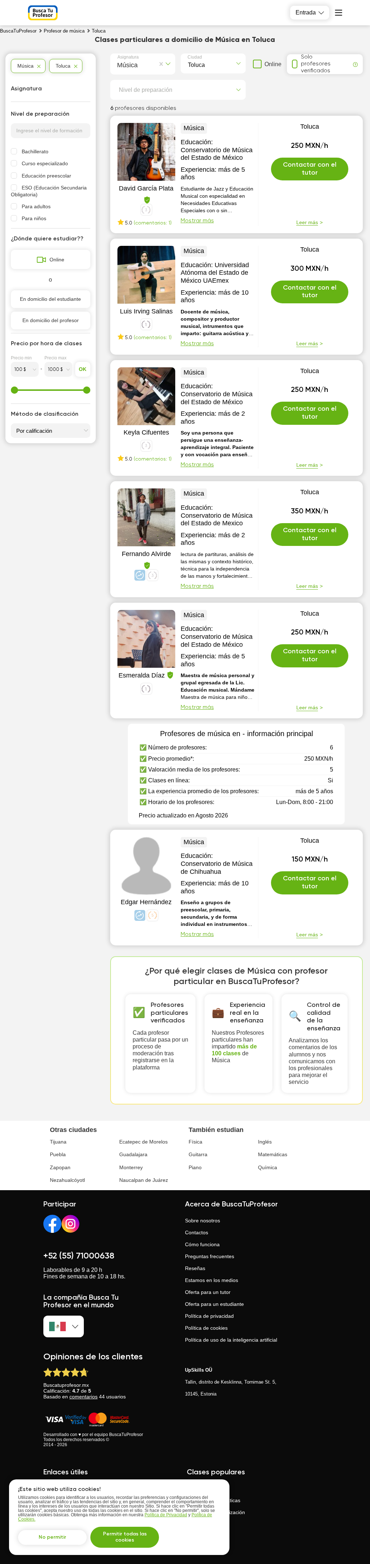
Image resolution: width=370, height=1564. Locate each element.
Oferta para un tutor (208, 1292)
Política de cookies (206, 1328)
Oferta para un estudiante (214, 1304)
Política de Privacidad (166, 1514)
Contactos (196, 1232)
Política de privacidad (209, 1316)
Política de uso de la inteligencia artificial (231, 1340)
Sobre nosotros (202, 1220)
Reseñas (195, 1268)
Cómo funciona (202, 1244)
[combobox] (119, 64)
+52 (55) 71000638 (78, 1256)
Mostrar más (197, 221)
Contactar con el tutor (309, 169)
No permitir (52, 1537)
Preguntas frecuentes (209, 1256)
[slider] (14, 390)
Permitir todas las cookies (125, 1537)
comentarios (83, 1397)
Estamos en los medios (211, 1280)
